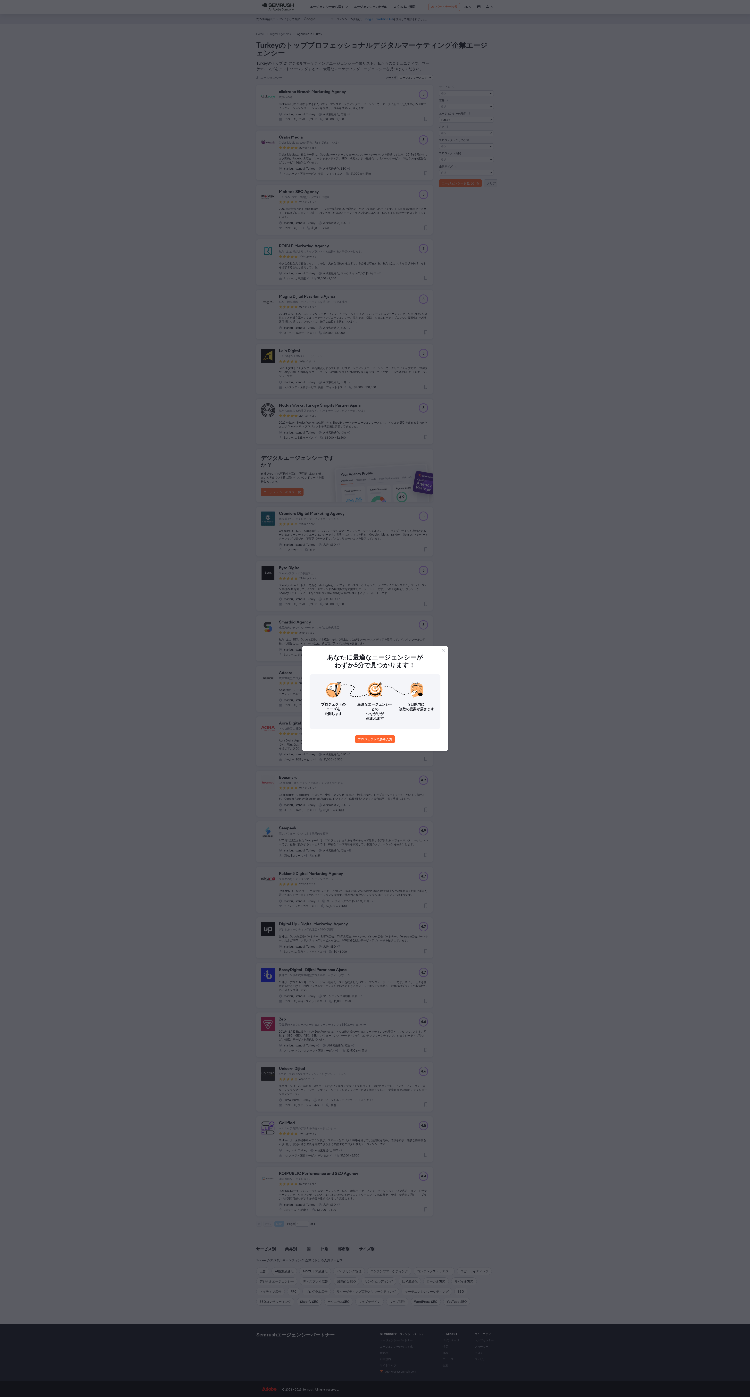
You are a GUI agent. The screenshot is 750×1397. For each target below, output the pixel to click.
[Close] (443, 651)
